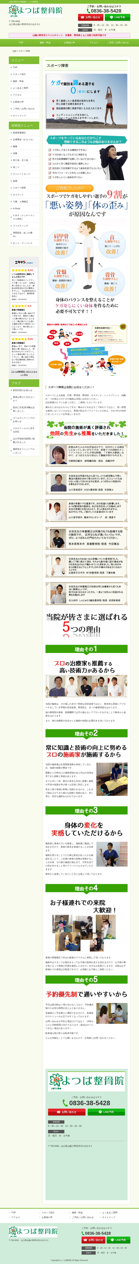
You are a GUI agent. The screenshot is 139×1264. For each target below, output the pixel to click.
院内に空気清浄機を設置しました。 (24, 409)
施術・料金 (45, 42)
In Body (16, 208)
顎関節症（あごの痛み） (22, 234)
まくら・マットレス (22, 243)
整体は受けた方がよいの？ (24, 399)
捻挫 (15, 181)
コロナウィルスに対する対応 (24, 430)
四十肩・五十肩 (20, 160)
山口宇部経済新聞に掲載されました (24, 440)
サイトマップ (19, 115)
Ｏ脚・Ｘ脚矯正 (20, 201)
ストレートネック (21, 174)
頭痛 (15, 153)
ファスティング (20, 226)
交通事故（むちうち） (24, 139)
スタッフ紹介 (19, 74)
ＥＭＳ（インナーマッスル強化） (24, 217)
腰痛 (15, 146)
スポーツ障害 (19, 188)
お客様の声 (69, 42)
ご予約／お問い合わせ (118, 42)
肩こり (16, 167)
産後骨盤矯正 (19, 133)
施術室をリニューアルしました (24, 451)
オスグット (18, 195)
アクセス (93, 42)
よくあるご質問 (20, 88)
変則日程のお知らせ (22, 390)
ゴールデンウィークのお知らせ (24, 420)
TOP (21, 42)
